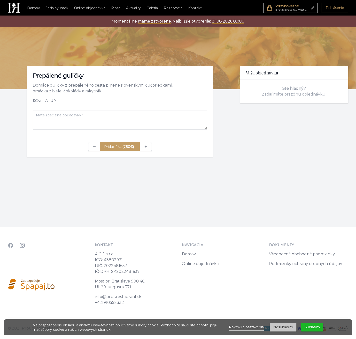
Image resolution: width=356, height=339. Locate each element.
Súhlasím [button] (312, 327)
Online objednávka (89, 8)
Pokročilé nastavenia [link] (246, 327)
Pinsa (115, 8)
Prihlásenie (335, 8)
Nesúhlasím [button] (283, 327)
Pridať (119, 147)
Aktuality (133, 8)
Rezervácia (173, 8)
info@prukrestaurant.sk (118, 296)
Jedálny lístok (57, 8)
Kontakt (195, 8)
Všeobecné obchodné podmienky (302, 254)
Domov (33, 8)
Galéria (152, 8)
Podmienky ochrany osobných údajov (305, 263)
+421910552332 (109, 302)
